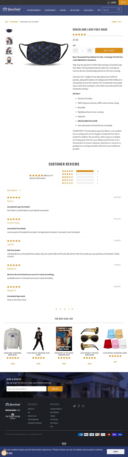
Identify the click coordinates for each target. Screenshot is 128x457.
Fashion (63, 10)
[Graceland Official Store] (11, 9)
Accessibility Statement (35, 423)
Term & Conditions (33, 419)
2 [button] (60, 309)
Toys (99, 10)
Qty (74, 45)
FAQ (29, 412)
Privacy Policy (32, 416)
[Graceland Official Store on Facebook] (79, 406)
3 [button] (64, 309)
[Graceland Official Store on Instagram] (83, 406)
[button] (79, 34)
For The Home (75, 10)
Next (120, 22)
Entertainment (50, 10)
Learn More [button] (8, 453)
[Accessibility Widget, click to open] (4, 453)
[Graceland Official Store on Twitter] (74, 406)
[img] (13, 197)
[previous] (19, 54)
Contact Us (31, 409)
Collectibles (89, 10)
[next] (67, 54)
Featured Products (34, 10)
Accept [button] (116, 451)
